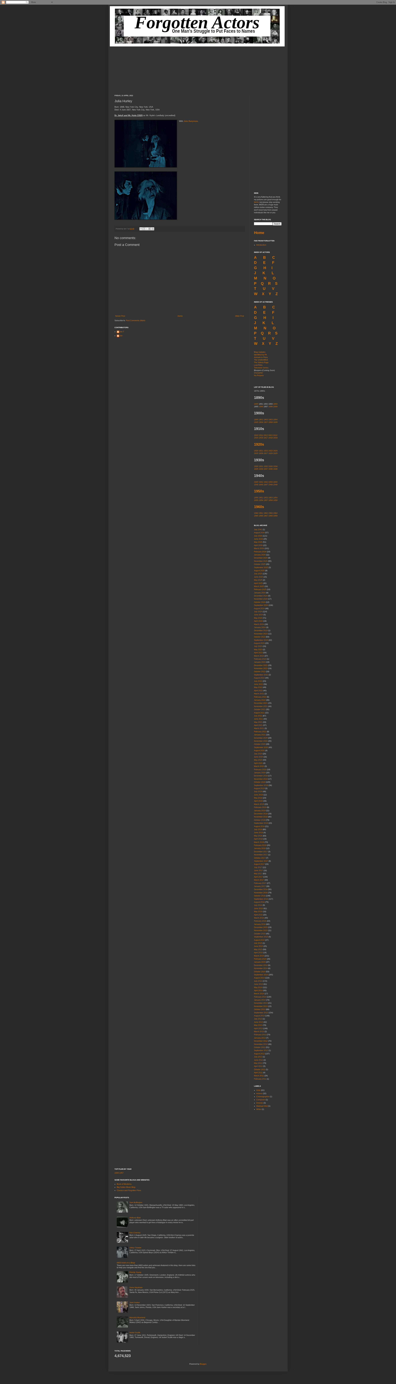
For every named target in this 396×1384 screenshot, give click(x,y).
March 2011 (259, 1076)
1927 (266, 453)
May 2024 (258, 618)
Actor (258, 1090)
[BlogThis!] (143, 228)
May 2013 (258, 1025)
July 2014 (258, 981)
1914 (275, 435)
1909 (275, 422)
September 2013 (261, 1013)
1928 (270, 453)
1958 (270, 500)
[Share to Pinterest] (152, 228)
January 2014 (260, 1000)
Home (180, 316)
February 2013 (260, 1035)
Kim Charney (134, 1233)
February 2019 (260, 807)
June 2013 (258, 1022)
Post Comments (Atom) (135, 320)
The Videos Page (261, 362)
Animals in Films (261, 357)
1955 (256, 500)
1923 (270, 451)
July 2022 (258, 681)
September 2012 (261, 1050)
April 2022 (258, 691)
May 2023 (258, 649)
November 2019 (261, 779)
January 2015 (260, 962)
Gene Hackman (136, 1287)
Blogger (203, 1364)
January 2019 (260, 811)
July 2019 (258, 791)
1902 (266, 420)
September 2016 (261, 899)
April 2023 (258, 653)
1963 (270, 513)
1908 (270, 422)
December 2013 (261, 1003)
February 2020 (260, 769)
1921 (261, 451)
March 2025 (259, 586)
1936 (261, 469)
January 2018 (260, 848)
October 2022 (259, 671)
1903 (270, 420)
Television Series (261, 368)
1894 (275, 404)
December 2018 (261, 814)
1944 (275, 482)
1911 (261, 435)
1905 (256, 422)
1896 (261, 407)
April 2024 (258, 621)
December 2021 (261, 703)
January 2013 (260, 1038)
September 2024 (261, 605)
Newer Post (120, 316)
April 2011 (258, 1073)
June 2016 (258, 908)
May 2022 (258, 687)
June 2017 (258, 870)
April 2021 (258, 725)
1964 (275, 513)
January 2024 (260, 627)
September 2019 (261, 785)
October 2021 (259, 709)
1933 (270, 466)
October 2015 (259, 934)
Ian (121, 336)
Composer (260, 1100)
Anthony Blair (135, 1218)
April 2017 (258, 877)
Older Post (239, 316)
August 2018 (259, 826)
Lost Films (258, 365)
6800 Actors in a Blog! (126, 1263)
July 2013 (258, 1019)
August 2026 (259, 533)
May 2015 (258, 949)
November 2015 (261, 930)
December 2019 (261, 776)
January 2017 (260, 886)
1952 (266, 498)
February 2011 (260, 1079)
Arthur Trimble (135, 1248)
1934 (275, 466)
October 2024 (259, 602)
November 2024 (261, 599)
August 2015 (259, 940)
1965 (256, 516)
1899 (275, 407)
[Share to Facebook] (149, 228)
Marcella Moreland (137, 1317)
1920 (256, 451)
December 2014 (261, 965)
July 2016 (258, 905)
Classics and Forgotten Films (129, 1190)
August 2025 (259, 571)
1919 (275, 438)
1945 (256, 485)
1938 (270, 469)
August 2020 (259, 750)
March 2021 (259, 728)
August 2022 (259, 678)
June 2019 (258, 795)
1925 (256, 453)
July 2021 (258, 716)
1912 (265, 435)
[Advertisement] (198, 68)
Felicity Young (135, 1272)
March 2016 (259, 918)
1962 (266, 513)
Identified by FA (260, 355)
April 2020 (258, 763)
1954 (275, 498)
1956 (261, 500)
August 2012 (259, 1054)
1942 (266, 482)
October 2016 (259, 896)
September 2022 (261, 675)
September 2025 (261, 567)
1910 (256, 435)
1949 (275, 485)
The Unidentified (261, 360)
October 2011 (259, 1069)
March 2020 (259, 766)
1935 (256, 469)
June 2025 (258, 577)
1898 (270, 407)
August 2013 (259, 1016)
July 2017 (258, 867)
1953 (270, 498)
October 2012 (259, 1047)
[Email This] (140, 228)
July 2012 (258, 1057)
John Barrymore (191, 121)
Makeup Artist (262, 1106)
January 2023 (260, 662)
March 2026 (259, 548)
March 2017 (259, 880)
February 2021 (260, 732)
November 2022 (261, 668)
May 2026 (258, 542)
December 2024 (261, 596)
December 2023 (261, 630)
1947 (266, 485)
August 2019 (259, 788)
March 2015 (259, 956)
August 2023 (259, 643)
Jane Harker (134, 1302)
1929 (275, 453)
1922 (266, 451)
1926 (261, 453)
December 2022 (261, 665)
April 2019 (258, 801)
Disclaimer (258, 373)
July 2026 (258, 536)
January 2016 (260, 924)
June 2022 (258, 684)
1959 (275, 500)
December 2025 (261, 558)
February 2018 (260, 845)
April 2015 (258, 953)
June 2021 (258, 719)
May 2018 (258, 836)
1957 (266, 500)
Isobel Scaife (134, 1333)
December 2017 (261, 852)
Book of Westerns (124, 1184)
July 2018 (258, 829)
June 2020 (258, 757)
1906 (261, 422)
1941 (261, 482)
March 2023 (259, 656)
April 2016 (258, 915)
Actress (259, 1093)
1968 (270, 516)
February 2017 (260, 883)
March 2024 (259, 624)
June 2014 (258, 984)
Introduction (261, 245)
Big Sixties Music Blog (126, 1187)
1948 (270, 485)
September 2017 (261, 861)
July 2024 (258, 612)
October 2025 (259, 564)
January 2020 (260, 773)
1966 (261, 516)
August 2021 (259, 713)
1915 (256, 438)
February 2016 (260, 921)
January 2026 (260, 555)
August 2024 (259, 608)
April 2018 (258, 839)
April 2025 (258, 583)
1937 (266, 469)
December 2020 (261, 738)
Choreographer (262, 1097)
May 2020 (258, 760)
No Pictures (259, 375)
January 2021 (260, 735)
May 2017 (258, 874)
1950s (259, 491)
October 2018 (259, 820)
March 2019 (259, 804)
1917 (266, 438)
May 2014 (258, 987)
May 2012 (258, 1063)
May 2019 (258, 798)
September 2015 (261, 937)
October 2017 (259, 858)
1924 (275, 451)
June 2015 (258, 946)
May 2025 (258, 580)
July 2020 (258, 754)
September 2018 (261, 823)
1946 (261, 485)
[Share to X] (146, 228)
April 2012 (258, 1066)
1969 (275, 516)
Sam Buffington (135, 1202)
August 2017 (259, 864)
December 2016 (261, 889)
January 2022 (260, 700)
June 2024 (258, 615)
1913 (270, 435)
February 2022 (260, 697)
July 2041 (258, 529)
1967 (266, 516)
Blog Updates (259, 352)
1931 (261, 466)
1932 (266, 466)
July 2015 (258, 943)
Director (259, 1103)
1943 (270, 482)
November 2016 (261, 893)
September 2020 (261, 747)
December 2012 (261, 1041)
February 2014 (260, 997)
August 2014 (259, 978)
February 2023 (260, 659)
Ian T (122, 332)
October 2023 (259, 637)
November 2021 (261, 706)
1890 (256, 404)
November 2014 (261, 968)
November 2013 (261, 1006)
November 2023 (261, 634)
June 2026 (258, 539)
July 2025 (258, 574)
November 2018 (261, 817)
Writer (258, 1109)
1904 (275, 420)
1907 (266, 422)
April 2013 (258, 1028)
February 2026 (260, 552)
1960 (256, 513)
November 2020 (261, 741)
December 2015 (261, 927)
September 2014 (261, 975)
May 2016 (258, 911)
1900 (256, 420)
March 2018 (259, 842)
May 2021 (258, 722)
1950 (256, 498)
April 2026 (258, 545)
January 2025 (260, 593)
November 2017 (261, 855)
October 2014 (259, 972)
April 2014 (258, 990)
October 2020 (259, 744)
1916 (261, 438)
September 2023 (261, 640)
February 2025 (260, 589)
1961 (261, 513)
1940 (256, 482)
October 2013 (259, 1009)
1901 (261, 420)
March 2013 (259, 1031)
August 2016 (259, 902)
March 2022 (259, 694)
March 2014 (259, 994)
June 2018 (258, 833)
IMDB (256, 202)
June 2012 (258, 1060)
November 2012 (261, 1044)
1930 (256, 466)
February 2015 (260, 959)
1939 (275, 469)
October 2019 (259, 782)
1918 (270, 438)
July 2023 (258, 646)
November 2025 (261, 561)
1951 (261, 498)
